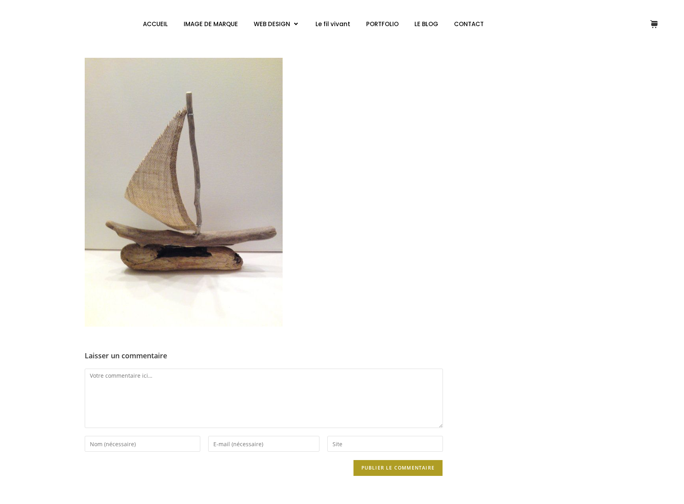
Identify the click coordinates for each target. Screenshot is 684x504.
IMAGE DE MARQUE (211, 24)
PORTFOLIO (382, 24)
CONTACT (469, 24)
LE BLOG (426, 24)
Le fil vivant (332, 24)
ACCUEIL (155, 24)
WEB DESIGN (272, 24)
